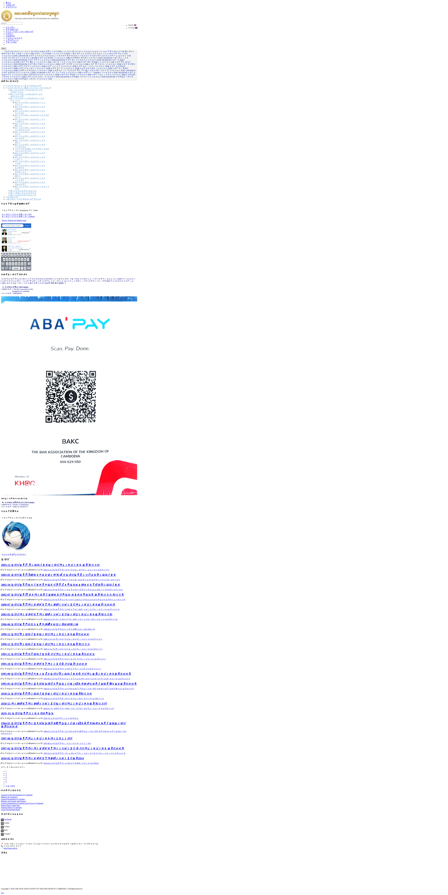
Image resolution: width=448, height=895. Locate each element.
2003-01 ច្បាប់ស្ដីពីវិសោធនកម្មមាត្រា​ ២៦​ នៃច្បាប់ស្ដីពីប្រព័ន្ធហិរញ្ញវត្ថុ (58, 574)
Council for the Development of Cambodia (16, 795)
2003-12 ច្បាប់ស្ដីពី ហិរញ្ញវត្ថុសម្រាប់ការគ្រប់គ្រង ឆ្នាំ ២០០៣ (50, 564)
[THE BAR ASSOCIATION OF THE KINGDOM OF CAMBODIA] (30, 21)
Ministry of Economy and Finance (13, 801)
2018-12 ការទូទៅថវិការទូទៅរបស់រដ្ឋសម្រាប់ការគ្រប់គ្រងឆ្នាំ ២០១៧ (54, 703)
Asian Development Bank (10, 810)
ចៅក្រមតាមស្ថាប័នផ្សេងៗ (23, 191)
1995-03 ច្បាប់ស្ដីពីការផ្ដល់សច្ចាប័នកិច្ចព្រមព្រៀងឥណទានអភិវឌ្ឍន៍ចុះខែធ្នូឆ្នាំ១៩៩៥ (69, 683)
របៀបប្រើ (10, 5)
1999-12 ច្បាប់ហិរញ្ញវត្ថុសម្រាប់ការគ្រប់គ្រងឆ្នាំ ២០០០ (45, 644)
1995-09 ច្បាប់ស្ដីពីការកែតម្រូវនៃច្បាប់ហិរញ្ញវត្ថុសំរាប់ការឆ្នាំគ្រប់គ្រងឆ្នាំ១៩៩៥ (66, 673)
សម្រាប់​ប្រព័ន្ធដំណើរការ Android (18, 216)
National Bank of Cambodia (11, 808)
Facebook (7, 819)
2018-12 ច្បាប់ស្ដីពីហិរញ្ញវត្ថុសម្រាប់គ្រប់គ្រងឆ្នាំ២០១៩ (46, 693)
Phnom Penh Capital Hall (10, 805)
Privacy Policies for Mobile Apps (14, 220)
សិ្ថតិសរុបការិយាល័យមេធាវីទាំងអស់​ (24, 199)
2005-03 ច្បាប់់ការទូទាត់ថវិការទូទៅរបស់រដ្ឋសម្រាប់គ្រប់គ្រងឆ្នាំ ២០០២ (56, 614)
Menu (4, 48)
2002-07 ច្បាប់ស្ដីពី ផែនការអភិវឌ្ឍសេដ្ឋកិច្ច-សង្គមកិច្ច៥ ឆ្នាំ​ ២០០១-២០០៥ (62, 594)
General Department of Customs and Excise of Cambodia (22, 803)
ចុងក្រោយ (10, 786)
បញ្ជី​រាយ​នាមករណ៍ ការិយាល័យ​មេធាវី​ (24, 86)
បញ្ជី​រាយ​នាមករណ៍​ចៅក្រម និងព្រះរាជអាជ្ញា (29, 88)
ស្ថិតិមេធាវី (13, 197)
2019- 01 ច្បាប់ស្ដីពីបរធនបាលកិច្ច (27, 713)
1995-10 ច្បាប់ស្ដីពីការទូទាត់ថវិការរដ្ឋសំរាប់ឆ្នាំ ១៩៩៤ (44, 663)
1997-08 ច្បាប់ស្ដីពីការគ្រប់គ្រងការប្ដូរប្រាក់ (37, 738)
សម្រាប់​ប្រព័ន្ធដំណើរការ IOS (17, 214)
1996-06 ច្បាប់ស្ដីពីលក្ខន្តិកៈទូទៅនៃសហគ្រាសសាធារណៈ (39, 624)
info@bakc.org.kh (10, 848)
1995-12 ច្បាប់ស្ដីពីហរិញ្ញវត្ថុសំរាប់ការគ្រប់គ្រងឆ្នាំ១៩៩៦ (48, 654)
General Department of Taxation (13, 799)
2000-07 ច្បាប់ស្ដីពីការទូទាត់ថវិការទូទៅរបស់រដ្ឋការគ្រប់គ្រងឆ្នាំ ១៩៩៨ (58, 604)
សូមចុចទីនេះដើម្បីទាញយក (14, 554)
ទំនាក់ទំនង (11, 7)
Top (2, 893)
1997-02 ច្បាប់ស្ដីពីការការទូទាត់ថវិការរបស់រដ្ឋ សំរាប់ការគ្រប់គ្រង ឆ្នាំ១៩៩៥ (62, 748)
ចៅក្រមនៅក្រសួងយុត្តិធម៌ (23, 193)
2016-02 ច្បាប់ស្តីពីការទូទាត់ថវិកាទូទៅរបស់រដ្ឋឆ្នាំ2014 (42, 758)
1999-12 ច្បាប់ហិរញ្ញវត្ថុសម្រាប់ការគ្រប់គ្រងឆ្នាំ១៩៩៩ (45, 634)
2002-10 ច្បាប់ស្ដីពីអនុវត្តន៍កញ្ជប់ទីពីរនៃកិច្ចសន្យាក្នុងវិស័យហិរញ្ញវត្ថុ (60, 584)
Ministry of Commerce (9, 797)
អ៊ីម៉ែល (8, 3)
